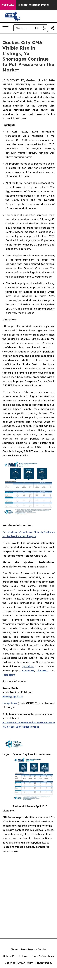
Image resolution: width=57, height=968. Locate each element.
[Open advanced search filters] (44, 28)
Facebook (28, 670)
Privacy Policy (44, 962)
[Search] (36, 28)
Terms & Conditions (42, 956)
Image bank (9, 703)
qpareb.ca (28, 666)
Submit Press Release (15, 956)
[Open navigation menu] (5, 28)
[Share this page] (52, 28)
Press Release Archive (34, 949)
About (14, 949)
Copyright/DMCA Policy (19, 962)
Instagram (8, 674)
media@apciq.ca (12, 696)
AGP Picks (8, 4)
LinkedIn (42, 670)
